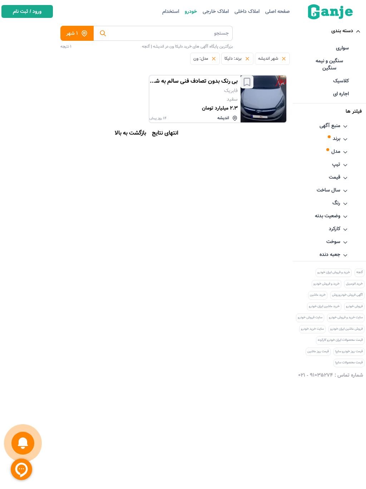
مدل (335, 151)
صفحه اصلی (277, 11)
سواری (342, 48)
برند (336, 138)
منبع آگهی (330, 126)
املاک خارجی (216, 11)
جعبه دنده (330, 254)
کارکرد (334, 229)
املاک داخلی (246, 11)
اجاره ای (341, 94)
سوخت (333, 242)
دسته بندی (342, 30)
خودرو (191, 11)
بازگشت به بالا (130, 133)
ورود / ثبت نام (27, 11)
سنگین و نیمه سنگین (329, 64)
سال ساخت (328, 190)
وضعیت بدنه (327, 216)
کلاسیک (341, 81)
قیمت (334, 177)
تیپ (336, 164)
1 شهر (72, 33)
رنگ (336, 203)
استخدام (170, 11)
